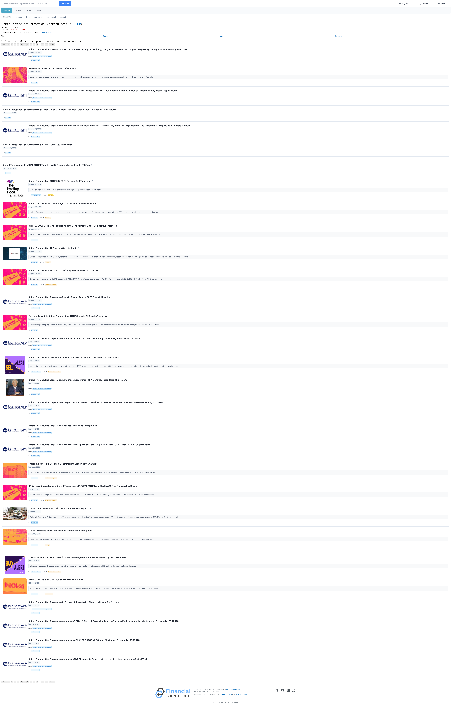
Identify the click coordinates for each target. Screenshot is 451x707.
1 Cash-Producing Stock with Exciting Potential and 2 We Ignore (60, 530)
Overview (18, 17)
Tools (39, 10)
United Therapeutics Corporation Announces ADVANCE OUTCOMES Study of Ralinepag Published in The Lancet (84, 338)
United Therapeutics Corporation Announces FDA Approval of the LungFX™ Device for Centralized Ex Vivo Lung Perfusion (89, 444)
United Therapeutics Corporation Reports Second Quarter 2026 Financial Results (69, 297)
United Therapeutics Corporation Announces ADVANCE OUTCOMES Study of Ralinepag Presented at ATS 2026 (84, 640)
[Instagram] (293, 693)
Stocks (18, 10)
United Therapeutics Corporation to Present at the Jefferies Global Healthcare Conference (73, 602)
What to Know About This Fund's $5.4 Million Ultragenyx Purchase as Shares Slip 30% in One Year (78, 557)
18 (46, 45)
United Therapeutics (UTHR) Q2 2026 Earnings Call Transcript (60, 181)
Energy (47, 545)
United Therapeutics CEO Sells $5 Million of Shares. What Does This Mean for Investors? (73, 357)
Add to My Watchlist (45, 32)
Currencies (38, 17)
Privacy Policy (227, 694)
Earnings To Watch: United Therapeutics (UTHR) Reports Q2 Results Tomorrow (68, 316)
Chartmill (8, 117)
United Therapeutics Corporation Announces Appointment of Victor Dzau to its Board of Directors (77, 380)
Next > (52, 45)
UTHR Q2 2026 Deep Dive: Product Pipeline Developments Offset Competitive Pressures (72, 226)
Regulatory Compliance (54, 371)
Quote (105, 36)
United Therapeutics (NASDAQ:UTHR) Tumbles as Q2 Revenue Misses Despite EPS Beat (48, 165)
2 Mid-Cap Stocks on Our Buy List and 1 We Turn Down (55, 579)
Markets (7, 10)
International (51, 17)
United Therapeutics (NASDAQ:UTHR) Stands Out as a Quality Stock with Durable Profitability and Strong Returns (61, 109)
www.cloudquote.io (233, 689)
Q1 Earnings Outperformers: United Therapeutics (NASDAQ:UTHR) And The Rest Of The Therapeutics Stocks (82, 486)
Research (338, 36)
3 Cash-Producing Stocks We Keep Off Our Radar (52, 68)
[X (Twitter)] (277, 693)
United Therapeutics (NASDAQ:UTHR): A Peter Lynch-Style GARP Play (39, 144)
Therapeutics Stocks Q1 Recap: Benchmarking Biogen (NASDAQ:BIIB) (62, 464)
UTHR (77, 24)
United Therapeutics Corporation (42, 56)
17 (42, 45)
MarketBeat (34, 262)
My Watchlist (423, 4)
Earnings (50, 195)
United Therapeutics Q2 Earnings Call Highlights (53, 248)
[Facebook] (282, 693)
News (28, 17)
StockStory (34, 82)
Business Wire (35, 60)
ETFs (29, 10)
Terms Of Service (241, 694)
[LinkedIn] (288, 693)
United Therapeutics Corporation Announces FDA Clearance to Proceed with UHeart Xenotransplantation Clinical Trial (87, 659)
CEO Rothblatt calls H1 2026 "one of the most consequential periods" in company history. (65, 190)
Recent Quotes (403, 4)
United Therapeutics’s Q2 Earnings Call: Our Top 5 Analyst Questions (63, 203)
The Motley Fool (35, 195)
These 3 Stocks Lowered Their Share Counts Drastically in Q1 (60, 508)
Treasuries (63, 17)
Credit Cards (48, 594)
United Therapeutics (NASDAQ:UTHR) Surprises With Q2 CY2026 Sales (64, 270)
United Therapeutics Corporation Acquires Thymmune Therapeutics (62, 425)
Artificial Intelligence (50, 284)
